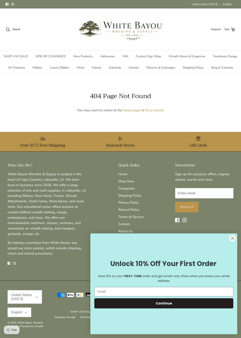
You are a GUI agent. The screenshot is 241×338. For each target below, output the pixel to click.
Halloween (107, 56)
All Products (16, 68)
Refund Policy (128, 209)
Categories (126, 188)
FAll (125, 56)
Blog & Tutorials (222, 68)
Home (122, 174)
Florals (96, 68)
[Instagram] (12, 4)
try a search (154, 110)
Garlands (115, 68)
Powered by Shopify (31, 326)
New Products (83, 56)
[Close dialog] (232, 238)
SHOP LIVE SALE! (16, 56)
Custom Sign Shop (148, 56)
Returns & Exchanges (160, 68)
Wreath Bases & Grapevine (187, 56)
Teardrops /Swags (225, 56)
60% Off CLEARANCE (51, 56)
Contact (134, 68)
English (227, 4)
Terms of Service (131, 217)
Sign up (187, 207)
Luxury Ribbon (59, 68)
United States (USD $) (205, 4)
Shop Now (126, 181)
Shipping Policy (193, 68)
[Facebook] (7, 4)
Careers (124, 224)
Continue (164, 303)
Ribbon (37, 68)
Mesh (80, 68)
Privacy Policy (128, 202)
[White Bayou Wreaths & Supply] (120, 29)
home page (132, 110)
